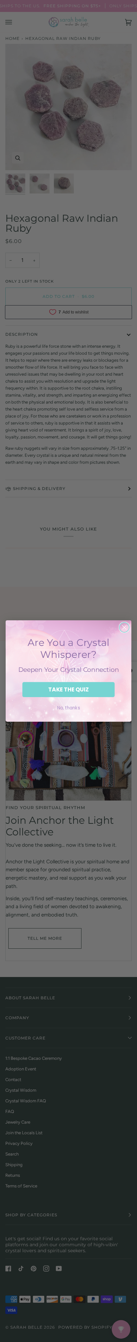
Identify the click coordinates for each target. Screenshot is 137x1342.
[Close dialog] (124, 627)
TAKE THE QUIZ (68, 690)
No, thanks (68, 708)
